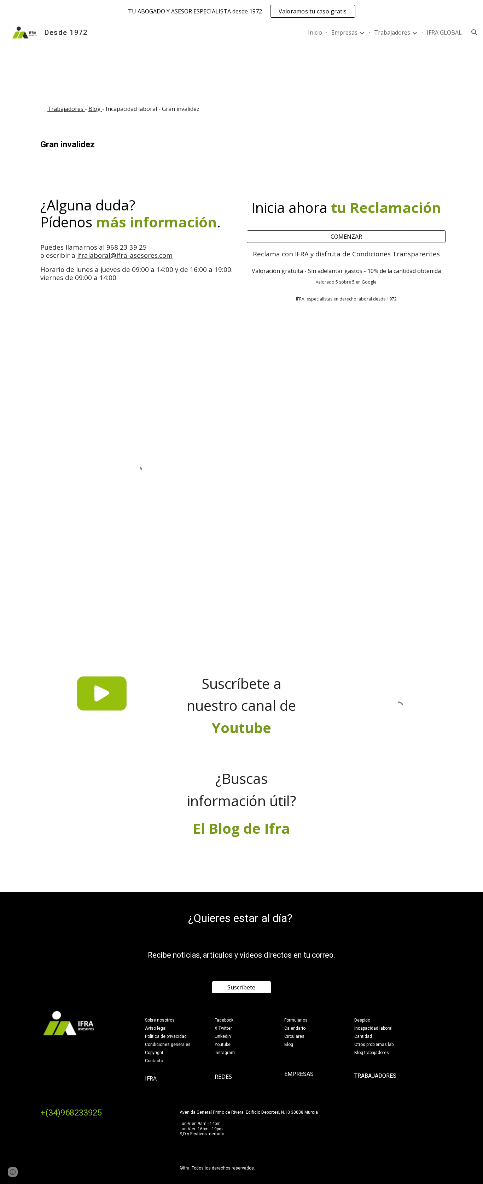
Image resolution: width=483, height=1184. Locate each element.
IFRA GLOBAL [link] (444, 32)
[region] (241, 11)
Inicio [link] (315, 32)
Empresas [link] (344, 32)
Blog (95, 109)
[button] (474, 32)
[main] (241, 109)
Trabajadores (66, 109)
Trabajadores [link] (392, 32)
